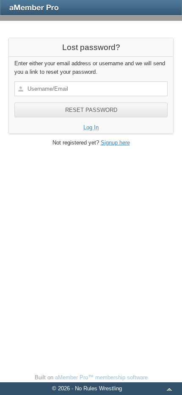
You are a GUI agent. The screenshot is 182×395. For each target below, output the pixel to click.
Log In (91, 127)
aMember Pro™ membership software (101, 377)
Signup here (115, 142)
